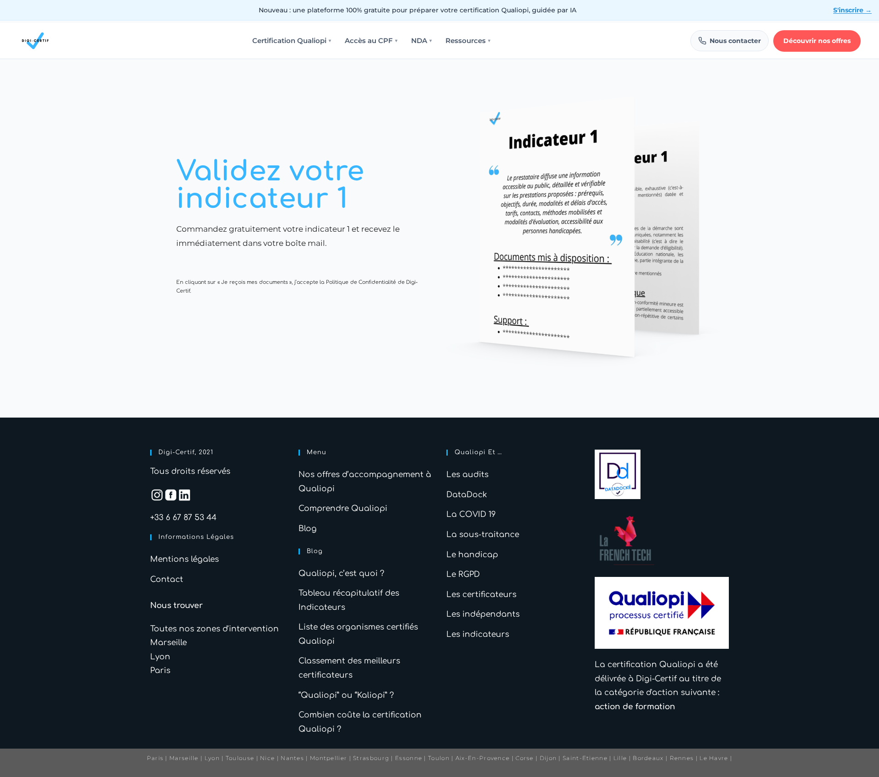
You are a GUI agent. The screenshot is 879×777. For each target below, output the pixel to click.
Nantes (292, 758)
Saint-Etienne (585, 758)
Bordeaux (648, 758)
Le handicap (472, 554)
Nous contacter (735, 40)
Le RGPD (463, 574)
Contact (166, 579)
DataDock (466, 494)
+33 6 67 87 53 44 (183, 517)
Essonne (409, 758)
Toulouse (240, 758)
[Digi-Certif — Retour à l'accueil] (35, 40)
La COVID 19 (471, 514)
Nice (267, 758)
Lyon (160, 656)
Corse (524, 758)
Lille (620, 758)
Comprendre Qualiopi (342, 508)
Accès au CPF (371, 41)
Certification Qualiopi (291, 41)
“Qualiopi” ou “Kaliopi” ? (346, 695)
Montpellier (328, 758)
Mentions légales (184, 559)
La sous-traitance (482, 534)
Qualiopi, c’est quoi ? (341, 573)
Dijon (548, 758)
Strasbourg (371, 758)
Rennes (682, 758)
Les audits (467, 474)
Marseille (168, 642)
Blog (307, 528)
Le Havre (714, 758)
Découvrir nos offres (817, 41)
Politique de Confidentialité (361, 282)
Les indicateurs (477, 634)
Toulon (439, 758)
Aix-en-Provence (483, 758)
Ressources (467, 41)
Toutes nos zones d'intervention (214, 629)
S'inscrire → (852, 10)
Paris (160, 670)
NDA (421, 41)
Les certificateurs (481, 594)
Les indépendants (483, 614)
